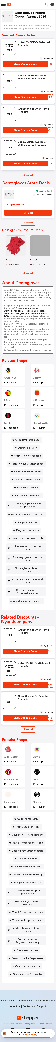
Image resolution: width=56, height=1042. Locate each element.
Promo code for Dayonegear (27, 958)
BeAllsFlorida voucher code (27, 843)
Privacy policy (30, 1024)
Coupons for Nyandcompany (27, 835)
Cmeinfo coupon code (27, 966)
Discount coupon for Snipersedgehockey (27, 591)
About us (15, 1006)
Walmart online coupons (27, 456)
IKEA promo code (27, 858)
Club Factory (11, 757)
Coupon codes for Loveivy (27, 974)
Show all (28, 175)
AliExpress (39, 400)
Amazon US (10, 378)
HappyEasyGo (40, 423)
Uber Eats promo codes (28, 479)
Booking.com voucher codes (27, 850)
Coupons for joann (27, 819)
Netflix (8, 423)
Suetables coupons (27, 950)
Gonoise (37, 802)
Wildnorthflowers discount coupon (27, 930)
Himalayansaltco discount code (27, 548)
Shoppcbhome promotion (27, 882)
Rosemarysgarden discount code (27, 559)
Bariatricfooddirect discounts (27, 514)
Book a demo (8, 1000)
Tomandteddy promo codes (27, 920)
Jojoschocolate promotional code (27, 581)
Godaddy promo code (27, 440)
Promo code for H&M (27, 827)
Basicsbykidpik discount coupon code (27, 505)
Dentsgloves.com (13, 260)
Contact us (28, 1006)
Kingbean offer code (27, 530)
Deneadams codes (27, 487)
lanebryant (10, 802)
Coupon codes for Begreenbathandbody (27, 941)
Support (41, 1006)
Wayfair (37, 757)
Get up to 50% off (14, 205)
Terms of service (44, 1024)
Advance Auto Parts (15, 779)
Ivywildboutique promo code (27, 538)
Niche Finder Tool (45, 1000)
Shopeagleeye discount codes (27, 570)
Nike (35, 779)
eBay (7, 400)
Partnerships (25, 1000)
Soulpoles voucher (27, 522)
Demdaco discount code (27, 866)
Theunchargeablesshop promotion (27, 903)
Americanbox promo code (27, 601)
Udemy (37, 378)
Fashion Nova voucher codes (27, 463)
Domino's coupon (27, 448)
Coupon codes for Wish (27, 471)
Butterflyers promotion (27, 495)
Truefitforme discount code (27, 912)
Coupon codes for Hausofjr (27, 874)
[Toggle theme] (52, 4)
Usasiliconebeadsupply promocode (27, 892)
